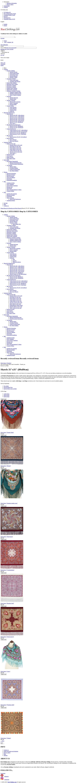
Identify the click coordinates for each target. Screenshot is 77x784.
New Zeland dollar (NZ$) (10, 13)
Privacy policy (10, 4)
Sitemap (5, 755)
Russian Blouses (13, 76)
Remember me (5, 52)
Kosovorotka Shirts (14, 73)
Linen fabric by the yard (15, 149)
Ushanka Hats (13, 110)
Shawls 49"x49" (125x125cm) (17, 119)
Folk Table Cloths (11, 158)
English (5, 24)
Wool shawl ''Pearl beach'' (7, 536)
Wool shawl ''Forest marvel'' (7, 636)
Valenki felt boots (14, 97)
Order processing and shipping (11, 751)
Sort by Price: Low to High (10, 388)
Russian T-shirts (13, 77)
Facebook (3, 773)
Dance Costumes (14, 103)
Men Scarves (10, 135)
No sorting (6, 386)
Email (2, 46)
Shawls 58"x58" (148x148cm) (17, 115)
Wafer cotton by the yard (15, 308)
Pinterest (6, 776)
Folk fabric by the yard (15, 146)
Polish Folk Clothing (11, 82)
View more (13, 123)
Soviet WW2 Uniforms (12, 185)
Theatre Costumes (11, 100)
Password (3, 47)
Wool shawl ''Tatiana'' (6, 738)
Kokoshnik (9, 196)
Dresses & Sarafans (11, 173)
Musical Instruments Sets (15, 162)
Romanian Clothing (11, 87)
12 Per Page (6, 394)
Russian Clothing (11, 70)
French (5, 25)
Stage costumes (10, 197)
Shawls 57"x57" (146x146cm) (17, 116)
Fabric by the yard (11, 143)
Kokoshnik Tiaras (14, 74)
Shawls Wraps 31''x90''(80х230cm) (18, 274)
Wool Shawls (10, 114)
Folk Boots (9, 188)
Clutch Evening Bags (15, 169)
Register (6, 44)
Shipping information (12, 3)
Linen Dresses (13, 107)
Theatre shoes (13, 99)
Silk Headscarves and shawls (13, 124)
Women (5, 172)
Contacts (6, 7)
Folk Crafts (6, 160)
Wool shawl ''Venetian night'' (7, 704)
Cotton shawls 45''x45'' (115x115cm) (18, 131)
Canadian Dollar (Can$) (9, 15)
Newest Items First (8, 387)
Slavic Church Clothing (15, 95)
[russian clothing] (10, 30)
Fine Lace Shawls (14, 141)
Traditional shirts (11, 183)
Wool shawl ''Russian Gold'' (7, 603)
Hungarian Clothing (11, 85)
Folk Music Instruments (12, 161)
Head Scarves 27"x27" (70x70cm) (18, 134)
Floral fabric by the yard (15, 147)
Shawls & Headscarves (9, 112)
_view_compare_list (8, 42)
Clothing (6, 69)
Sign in (2, 44)
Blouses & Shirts (11, 195)
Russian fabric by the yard (16, 145)
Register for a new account (7, 49)
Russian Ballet (13, 104)
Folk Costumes (10, 184)
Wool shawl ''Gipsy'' (5, 671)
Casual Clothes (10, 105)
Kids (5, 192)
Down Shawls (10, 138)
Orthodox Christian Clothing (13, 91)
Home (2, 65)
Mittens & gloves (17, 262)
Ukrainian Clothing (11, 78)
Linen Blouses (13, 108)
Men (5, 181)
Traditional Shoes (11, 200)
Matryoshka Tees (17, 224)
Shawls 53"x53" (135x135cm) (17, 118)
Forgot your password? (10, 47)
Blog (5, 204)
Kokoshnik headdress (12, 180)
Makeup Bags (13, 166)
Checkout (3, 64)
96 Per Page (6, 396)
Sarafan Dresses (13, 72)
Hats (14, 259)
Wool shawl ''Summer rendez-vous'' (9, 503)
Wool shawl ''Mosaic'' (6, 466)
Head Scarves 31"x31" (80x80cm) (18, 133)
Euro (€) (6, 16)
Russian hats (10, 187)
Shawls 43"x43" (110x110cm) (17, 120)
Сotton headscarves (11, 128)
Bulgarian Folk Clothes (12, 84)
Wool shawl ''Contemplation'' (7, 570)
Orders (5, 40)
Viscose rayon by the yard (16, 151)
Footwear (9, 96)
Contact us (6, 205)
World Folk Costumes (12, 89)
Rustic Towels (10, 157)
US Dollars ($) (7, 12)
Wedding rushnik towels (15, 93)
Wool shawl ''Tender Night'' (7, 432)
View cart (3, 62)
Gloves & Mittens (11, 177)
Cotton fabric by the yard (16, 150)
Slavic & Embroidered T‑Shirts (14, 189)
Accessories (9, 165)
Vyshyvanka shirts (14, 80)
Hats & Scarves (10, 176)
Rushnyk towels (10, 154)
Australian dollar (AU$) (9, 19)
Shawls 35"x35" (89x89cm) (16, 122)
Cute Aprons (10, 156)
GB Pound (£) (7, 17)
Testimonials (7, 6)
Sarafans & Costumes (12, 193)
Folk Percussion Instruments (16, 164)
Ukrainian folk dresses (15, 81)
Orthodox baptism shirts (15, 92)
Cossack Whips (10, 191)
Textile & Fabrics (8, 142)
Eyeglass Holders (14, 168)
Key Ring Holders (14, 170)
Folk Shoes (9, 179)
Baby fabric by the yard (15, 304)
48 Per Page (6, 395)
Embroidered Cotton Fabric (16, 305)
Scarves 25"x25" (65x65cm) (16, 127)
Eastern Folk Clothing (12, 88)
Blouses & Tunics (11, 174)
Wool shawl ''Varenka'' (6, 363)
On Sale (5, 203)
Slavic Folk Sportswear (15, 199)
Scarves (14, 260)
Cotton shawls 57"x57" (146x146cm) (18, 130)
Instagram (6, 779)
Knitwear (12, 111)
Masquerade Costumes (15, 101)
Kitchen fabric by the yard (16, 306)
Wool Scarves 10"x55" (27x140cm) (18, 137)
